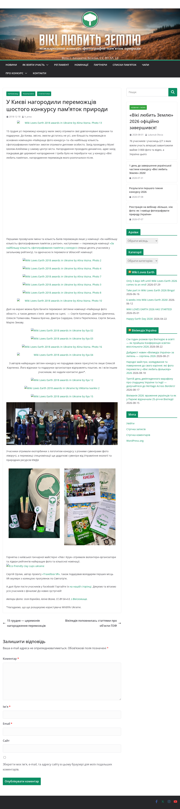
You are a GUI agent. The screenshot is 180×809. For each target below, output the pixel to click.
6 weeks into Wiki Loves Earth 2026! (147, 299)
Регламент (61, 64)
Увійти (130, 423)
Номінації (81, 64)
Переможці (13, 94)
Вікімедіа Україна (144, 330)
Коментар (11, 659)
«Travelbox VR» (51, 574)
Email (7, 724)
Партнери (100, 64)
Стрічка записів (136, 429)
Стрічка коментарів (138, 435)
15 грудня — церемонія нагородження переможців (26, 623)
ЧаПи (145, 64)
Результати (28, 94)
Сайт (6, 741)
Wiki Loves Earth (143, 272)
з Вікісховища (79, 599)
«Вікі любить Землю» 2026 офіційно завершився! (151, 121)
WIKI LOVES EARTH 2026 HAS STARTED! (149, 309)
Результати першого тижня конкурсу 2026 (146, 189)
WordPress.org (135, 440)
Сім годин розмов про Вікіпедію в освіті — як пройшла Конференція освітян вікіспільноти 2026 (150, 343)
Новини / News (138, 107)
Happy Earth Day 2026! (139, 318)
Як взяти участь (33, 64)
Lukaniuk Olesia (155, 134)
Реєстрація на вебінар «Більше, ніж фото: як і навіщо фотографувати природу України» (151, 210)
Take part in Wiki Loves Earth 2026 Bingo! (150, 290)
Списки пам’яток (124, 64)
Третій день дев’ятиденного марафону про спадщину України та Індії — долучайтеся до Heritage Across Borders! (150, 382)
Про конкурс (14, 73)
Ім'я (7, 707)
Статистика (44, 94)
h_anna (28, 116)
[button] (47, 64)
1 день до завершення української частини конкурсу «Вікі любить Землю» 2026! (150, 169)
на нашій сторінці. (81, 586)
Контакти (39, 73)
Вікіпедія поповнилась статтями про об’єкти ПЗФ (91, 623)
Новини (11, 64)
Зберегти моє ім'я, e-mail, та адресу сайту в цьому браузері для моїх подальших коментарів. (57, 766)
